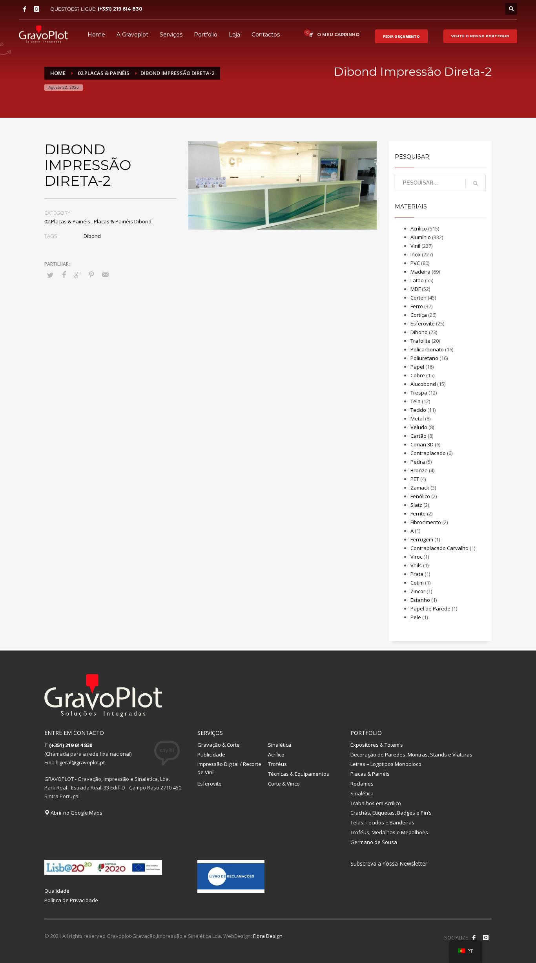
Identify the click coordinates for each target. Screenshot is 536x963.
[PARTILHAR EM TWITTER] (50, 275)
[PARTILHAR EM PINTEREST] (91, 274)
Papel (417, 366)
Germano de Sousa (373, 842)
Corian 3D (422, 444)
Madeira (420, 271)
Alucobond (423, 383)
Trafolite (420, 340)
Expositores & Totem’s (376, 744)
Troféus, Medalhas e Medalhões (389, 832)
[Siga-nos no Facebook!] (474, 937)
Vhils (416, 565)
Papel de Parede (430, 608)
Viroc (416, 556)
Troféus (277, 763)
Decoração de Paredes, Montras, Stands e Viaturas (411, 754)
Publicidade (211, 754)
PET (414, 478)
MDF (415, 288)
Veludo (418, 427)
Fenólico (420, 496)
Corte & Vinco (284, 783)
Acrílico (418, 228)
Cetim (417, 582)
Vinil (415, 245)
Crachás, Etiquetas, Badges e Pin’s (391, 812)
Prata (416, 573)
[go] (475, 183)
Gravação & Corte (218, 744)
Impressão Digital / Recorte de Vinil (229, 768)
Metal (417, 418)
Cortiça (418, 314)
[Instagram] (36, 9)
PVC (415, 263)
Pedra (417, 461)
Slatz (416, 504)
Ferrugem (421, 539)
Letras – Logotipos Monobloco (385, 763)
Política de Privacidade (71, 900)
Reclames (362, 783)
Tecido (418, 409)
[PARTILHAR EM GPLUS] (78, 274)
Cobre (417, 375)
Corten (418, 297)
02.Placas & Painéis (67, 221)
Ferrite (418, 513)
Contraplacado (428, 453)
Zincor (417, 591)
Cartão (418, 435)
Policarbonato (427, 349)
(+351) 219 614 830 (120, 9)
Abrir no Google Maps (75, 812)
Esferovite (422, 323)
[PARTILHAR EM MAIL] (105, 274)
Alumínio (420, 237)
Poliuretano (424, 358)
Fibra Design (268, 935)
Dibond (92, 235)
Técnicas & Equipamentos (298, 773)
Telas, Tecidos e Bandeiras (382, 822)
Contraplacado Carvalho (439, 548)
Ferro (416, 306)
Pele (415, 617)
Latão (417, 280)
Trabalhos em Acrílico (375, 803)
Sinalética (279, 744)
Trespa (418, 392)
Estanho (420, 599)
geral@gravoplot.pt (82, 762)
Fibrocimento (425, 522)
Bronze (419, 470)
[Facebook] (25, 9)
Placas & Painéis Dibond (122, 221)
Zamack (419, 487)
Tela (415, 401)
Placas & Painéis (370, 773)
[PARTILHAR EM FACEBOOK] (64, 274)
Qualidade (56, 890)
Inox (415, 254)
